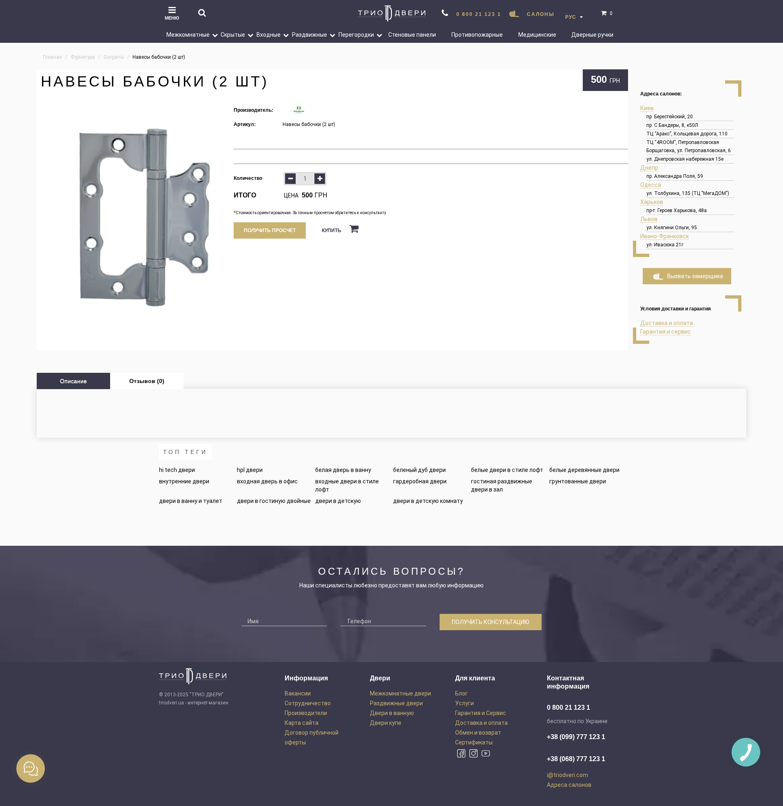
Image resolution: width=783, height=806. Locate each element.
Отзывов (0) (146, 381)
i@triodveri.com (567, 775)
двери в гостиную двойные (274, 501)
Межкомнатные (188, 34)
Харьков (651, 202)
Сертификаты (474, 742)
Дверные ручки (592, 34)
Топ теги (185, 452)
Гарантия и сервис (665, 331)
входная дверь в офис (267, 481)
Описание (73, 381)
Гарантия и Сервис (480, 713)
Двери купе (385, 723)
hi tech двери (177, 470)
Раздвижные (309, 34)
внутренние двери (184, 481)
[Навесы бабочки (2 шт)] (135, 217)
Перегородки (356, 34)
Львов (648, 219)
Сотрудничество (308, 703)
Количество (248, 178)
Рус (571, 17)
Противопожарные (477, 34)
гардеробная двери (420, 481)
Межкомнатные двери (400, 693)
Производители (306, 713)
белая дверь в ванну (343, 470)
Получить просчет (270, 230)
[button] (211, 35)
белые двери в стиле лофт (507, 470)
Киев (647, 108)
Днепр (649, 167)
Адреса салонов (569, 785)
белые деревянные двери (584, 470)
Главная (52, 57)
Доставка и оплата (666, 323)
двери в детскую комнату (428, 501)
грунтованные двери (577, 481)
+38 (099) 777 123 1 (576, 736)
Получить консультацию (490, 622)
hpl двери (250, 470)
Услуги (464, 703)
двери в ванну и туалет (190, 501)
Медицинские (537, 34)
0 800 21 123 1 (478, 14)
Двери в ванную (392, 713)
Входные (269, 34)
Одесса (650, 185)
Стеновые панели (412, 34)
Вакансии (298, 693)
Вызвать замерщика (695, 276)
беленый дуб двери (419, 470)
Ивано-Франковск (664, 236)
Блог (461, 693)
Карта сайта (302, 723)
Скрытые (233, 34)
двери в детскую (338, 501)
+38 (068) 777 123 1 (576, 758)
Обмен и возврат (478, 732)
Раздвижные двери (396, 703)
